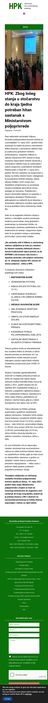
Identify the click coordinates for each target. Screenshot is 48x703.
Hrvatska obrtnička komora (24, 586)
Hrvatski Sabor (24, 565)
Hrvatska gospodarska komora (24, 589)
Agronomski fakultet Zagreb (24, 582)
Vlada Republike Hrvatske (24, 562)
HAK (24, 610)
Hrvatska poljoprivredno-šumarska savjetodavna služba (24, 572)
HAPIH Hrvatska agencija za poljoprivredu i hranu (24, 579)
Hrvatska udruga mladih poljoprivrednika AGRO (24, 596)
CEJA (24, 603)
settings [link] (28, 694)
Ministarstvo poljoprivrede (24, 569)
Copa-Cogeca (24, 606)
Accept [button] (7, 699)
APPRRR (24, 575)
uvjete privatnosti (14, 666)
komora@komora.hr (27, 537)
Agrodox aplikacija (24, 599)
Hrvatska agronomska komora (24, 593)
